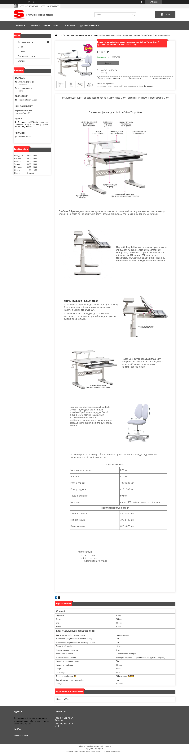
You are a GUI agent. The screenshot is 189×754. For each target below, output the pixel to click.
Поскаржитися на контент (90, 751)
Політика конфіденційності (112, 751)
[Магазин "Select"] (19, 15)
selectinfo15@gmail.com (27, 100)
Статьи (21, 61)
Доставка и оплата (89, 25)
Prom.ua (108, 746)
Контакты (70, 25)
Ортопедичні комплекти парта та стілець (81, 35)
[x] (59, 598)
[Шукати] (133, 14)
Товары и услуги (38, 25)
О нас (56, 25)
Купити (108, 63)
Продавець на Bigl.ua (94, 749)
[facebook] (56, 598)
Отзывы (21, 51)
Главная (20, 25)
